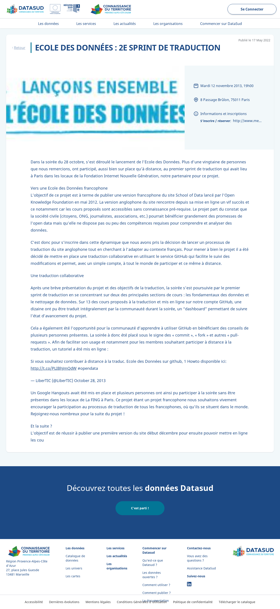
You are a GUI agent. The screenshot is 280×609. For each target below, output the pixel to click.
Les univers (74, 568)
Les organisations (117, 566)
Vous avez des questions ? (197, 558)
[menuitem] (48, 23)
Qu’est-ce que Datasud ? (152, 562)
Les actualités (117, 556)
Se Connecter (252, 9)
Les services (115, 548)
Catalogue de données (75, 558)
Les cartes (73, 576)
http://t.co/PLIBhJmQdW (54, 368)
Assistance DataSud (201, 568)
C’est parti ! (140, 508)
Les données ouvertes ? (151, 575)
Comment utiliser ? (156, 585)
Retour (19, 47)
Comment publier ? (156, 593)
